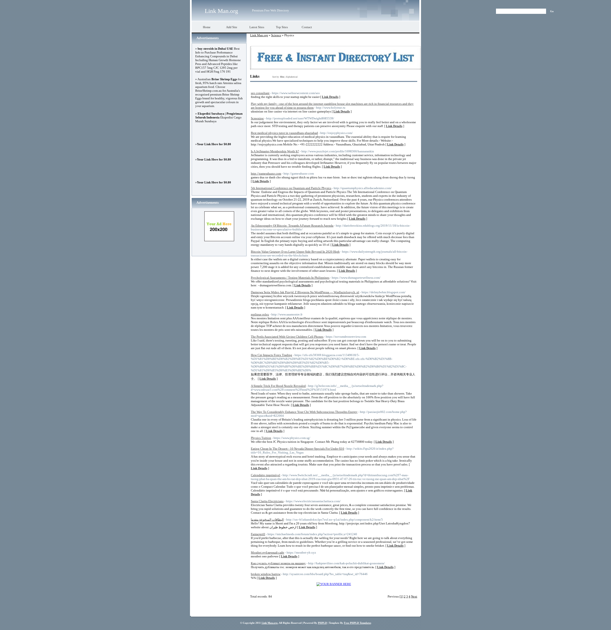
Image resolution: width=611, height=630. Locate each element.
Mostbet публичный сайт (267, 552)
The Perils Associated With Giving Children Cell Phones (287, 336)
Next (414, 596)
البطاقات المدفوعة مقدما (267, 519)
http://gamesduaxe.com (266, 173)
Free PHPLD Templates (357, 622)
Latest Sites (256, 27)
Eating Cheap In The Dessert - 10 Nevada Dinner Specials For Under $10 (297, 448)
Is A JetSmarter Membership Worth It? (275, 151)
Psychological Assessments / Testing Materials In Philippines (290, 277)
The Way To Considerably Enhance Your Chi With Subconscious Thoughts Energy (304, 412)
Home (207, 27)
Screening (257, 118)
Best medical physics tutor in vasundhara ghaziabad (284, 133)
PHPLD (322, 622)
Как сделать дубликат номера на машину (278, 563)
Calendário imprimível (265, 475)
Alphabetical (292, 77)
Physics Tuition (261, 438)
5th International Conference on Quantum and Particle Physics (291, 188)
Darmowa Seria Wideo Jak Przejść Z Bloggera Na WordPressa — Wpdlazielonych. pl (305, 292)
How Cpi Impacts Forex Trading (271, 355)
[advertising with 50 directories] (333, 584)
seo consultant (260, 93)
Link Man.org (221, 11)
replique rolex (260, 314)
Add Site (231, 27)
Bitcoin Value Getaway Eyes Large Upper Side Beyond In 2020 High (295, 251)
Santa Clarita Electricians (267, 501)
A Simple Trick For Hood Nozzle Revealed (278, 386)
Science (276, 35)
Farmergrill (258, 534)
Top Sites (282, 27)
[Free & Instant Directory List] (335, 68)
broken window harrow (265, 574)
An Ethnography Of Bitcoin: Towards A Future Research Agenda (292, 225)
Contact (307, 27)
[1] (401, 596)
